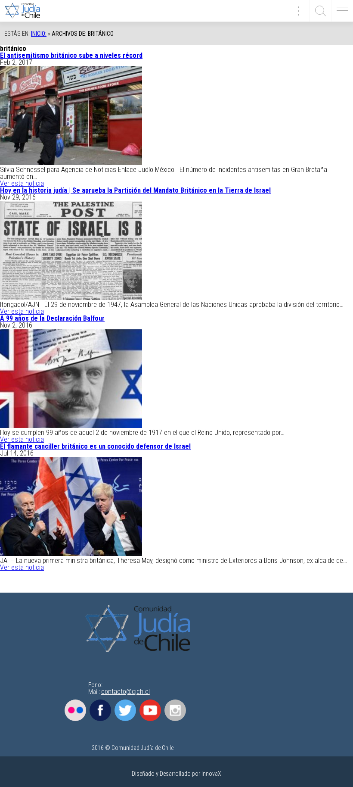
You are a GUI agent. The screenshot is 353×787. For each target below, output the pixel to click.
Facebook (100, 710)
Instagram (175, 710)
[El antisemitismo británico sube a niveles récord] (71, 163)
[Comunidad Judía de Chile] (25, 10)
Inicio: (38, 33)
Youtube (150, 710)
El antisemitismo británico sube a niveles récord (71, 55)
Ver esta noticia (22, 183)
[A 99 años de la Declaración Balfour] (71, 426)
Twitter (125, 710)
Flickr (75, 710)
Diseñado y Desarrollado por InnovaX (176, 773)
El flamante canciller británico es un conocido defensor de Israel (95, 446)
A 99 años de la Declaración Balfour (52, 318)
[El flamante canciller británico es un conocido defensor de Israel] (71, 554)
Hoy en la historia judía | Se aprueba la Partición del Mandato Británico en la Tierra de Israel (135, 190)
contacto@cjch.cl (125, 691)
